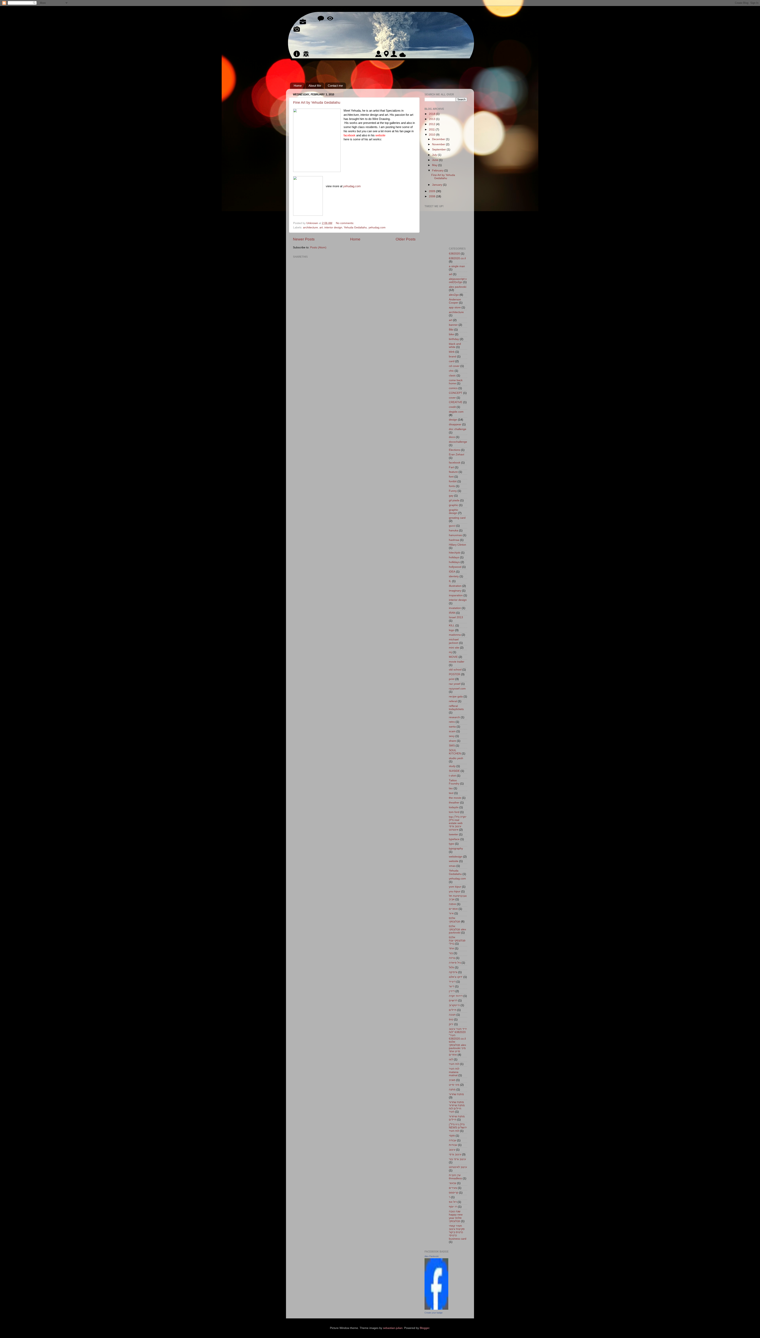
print (451, 679)
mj (450, 652)
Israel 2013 (456, 617)
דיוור (451, 986)
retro (452, 721)
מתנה (452, 1089)
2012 (432, 124)
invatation (455, 608)
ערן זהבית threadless (455, 1177)
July (435, 154)
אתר (451, 948)
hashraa (454, 539)
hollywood (455, 566)
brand (452, 356)
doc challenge (457, 429)
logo (451, 630)
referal (453, 701)
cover (452, 397)
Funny (453, 490)
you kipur (454, 891)
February (438, 170)
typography (456, 848)
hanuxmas (455, 535)
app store (455, 307)
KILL (452, 625)
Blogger (424, 1328)
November (439, 144)
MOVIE (453, 656)
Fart (451, 467)
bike (451, 334)
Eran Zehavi (456, 454)
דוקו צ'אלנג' (456, 976)
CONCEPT (455, 392)
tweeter (453, 834)
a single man (457, 266)
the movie (455, 797)
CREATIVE (455, 402)
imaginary (455, 590)
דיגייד (452, 981)
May (435, 165)
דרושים (453, 1000)
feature (453, 471)
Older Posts (406, 239)
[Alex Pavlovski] (436, 1308)
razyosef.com (457, 688)
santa (452, 726)
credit (452, 406)
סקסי (452, 1135)
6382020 (454, 253)
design (453, 419)
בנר (451, 953)
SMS (452, 745)
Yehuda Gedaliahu (355, 227)
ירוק (451, 1024)
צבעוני (452, 1183)
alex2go (454, 294)
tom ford (454, 812)
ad (450, 274)
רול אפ (453, 1201)
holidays (454, 557)
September (439, 149)
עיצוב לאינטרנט (458, 1167)
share (452, 740)
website (380, 135)
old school (455, 669)
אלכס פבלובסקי (454, 920)
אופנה (452, 904)
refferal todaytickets (456, 708)
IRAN (452, 612)
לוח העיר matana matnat (454, 1072)
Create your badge (434, 1312)
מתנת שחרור (456, 1094)
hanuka (453, 530)
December (439, 139)
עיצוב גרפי (455, 1154)
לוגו (451, 1059)
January (437, 184)
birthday (454, 339)
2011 (432, 129)
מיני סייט (454, 1084)
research (454, 717)
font (451, 476)
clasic (452, 375)
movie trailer (456, 661)
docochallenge (458, 441)
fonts (452, 486)
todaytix (454, 807)
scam (452, 731)
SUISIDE (454, 770)
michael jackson (454, 641)
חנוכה (452, 1014)
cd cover (454, 366)
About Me (315, 85)
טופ (451, 1019)
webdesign (455, 856)
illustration (455, 585)
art (321, 227)
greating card (457, 517)
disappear (455, 424)
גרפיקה (453, 972)
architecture (310, 227)
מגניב (452, 1080)
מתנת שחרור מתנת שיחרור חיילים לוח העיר (457, 1107)
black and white (455, 345)
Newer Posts (304, 239)
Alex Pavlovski (432, 1256)
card (451, 361)
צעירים (453, 1187)
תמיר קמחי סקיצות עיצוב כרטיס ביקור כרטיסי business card (457, 1232)
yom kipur (455, 886)
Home (298, 85)
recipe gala (456, 696)
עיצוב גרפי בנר (457, 1159)
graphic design (453, 511)
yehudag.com (352, 186)
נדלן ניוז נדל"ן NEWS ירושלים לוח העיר (458, 1127)
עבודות (453, 1144)
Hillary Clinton (457, 544)
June (435, 160)
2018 (432, 113)
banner (453, 324)
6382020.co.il (457, 258)
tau (451, 788)
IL (450, 581)
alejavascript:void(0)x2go (458, 280)
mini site (454, 647)
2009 (432, 191)
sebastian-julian (393, 1328)
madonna (455, 634)
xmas (452, 865)
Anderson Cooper (455, 301)
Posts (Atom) (318, 247)
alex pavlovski (457, 286)
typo (451, 843)
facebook (454, 462)
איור (451, 913)
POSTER (454, 674)
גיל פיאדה (455, 962)
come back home (456, 382)
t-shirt (452, 775)
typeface (454, 839)
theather (454, 802)
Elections (454, 449)
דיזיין (452, 991)
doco (452, 437)
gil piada (454, 500)
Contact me (335, 85)
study (452, 766)
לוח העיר (454, 1064)
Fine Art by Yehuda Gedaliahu (316, 102)
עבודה (452, 1140)
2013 (432, 119)
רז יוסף (453, 1206)
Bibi (451, 329)
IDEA (452, 571)
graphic (453, 505)
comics (453, 388)
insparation (456, 595)
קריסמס (453, 1192)
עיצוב (452, 1149)
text (451, 793)
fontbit (453, 481)
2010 (432, 134)
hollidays (454, 562)
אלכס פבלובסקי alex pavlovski (457, 929)
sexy (452, 736)
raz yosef (454, 683)
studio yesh (456, 758)
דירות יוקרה (456, 995)
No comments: (345, 223)
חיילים (452, 1009)
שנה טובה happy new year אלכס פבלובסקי (456, 1216)
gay (451, 495)
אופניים (453, 908)
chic (451, 370)
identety (454, 576)
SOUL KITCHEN (455, 752)
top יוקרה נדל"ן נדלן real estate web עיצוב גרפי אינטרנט (457, 823)
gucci (452, 525)
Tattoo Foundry (454, 782)
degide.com (456, 411)
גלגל (451, 967)
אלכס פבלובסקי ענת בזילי (457, 940)
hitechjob (454, 552)
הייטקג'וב (454, 1005)
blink (452, 351)
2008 (432, 196)
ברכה (452, 957)
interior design (333, 227)
